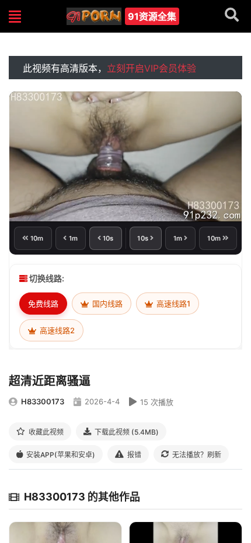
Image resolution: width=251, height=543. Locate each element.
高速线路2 (56, 330)
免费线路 (43, 303)
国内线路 (106, 303)
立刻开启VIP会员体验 (151, 68)
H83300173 (42, 401)
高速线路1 (172, 303)
